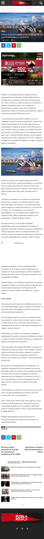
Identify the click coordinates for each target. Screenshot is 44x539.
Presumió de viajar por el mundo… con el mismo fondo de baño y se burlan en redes (25, 490)
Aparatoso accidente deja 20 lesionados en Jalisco (34, 449)
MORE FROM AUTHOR (29, 462)
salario (4, 429)
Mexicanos (29, 427)
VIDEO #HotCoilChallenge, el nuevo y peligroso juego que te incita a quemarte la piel (26, 475)
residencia (37, 427)
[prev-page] (21, 505)
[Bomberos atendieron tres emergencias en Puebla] (5, 469)
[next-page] (23, 505)
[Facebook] (3, 45)
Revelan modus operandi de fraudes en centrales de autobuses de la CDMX (10, 450)
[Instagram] (22, 529)
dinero (16, 427)
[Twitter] (8, 45)
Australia (9, 427)
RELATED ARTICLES (14, 462)
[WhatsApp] (19, 45)
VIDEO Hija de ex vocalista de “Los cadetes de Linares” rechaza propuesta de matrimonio (26, 482)
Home (2, 8)
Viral (7, 8)
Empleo (22, 427)
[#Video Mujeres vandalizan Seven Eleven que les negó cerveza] (5, 499)
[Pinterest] (14, 45)
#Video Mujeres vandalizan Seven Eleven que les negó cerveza (27, 498)
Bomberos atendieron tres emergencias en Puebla (26, 467)
